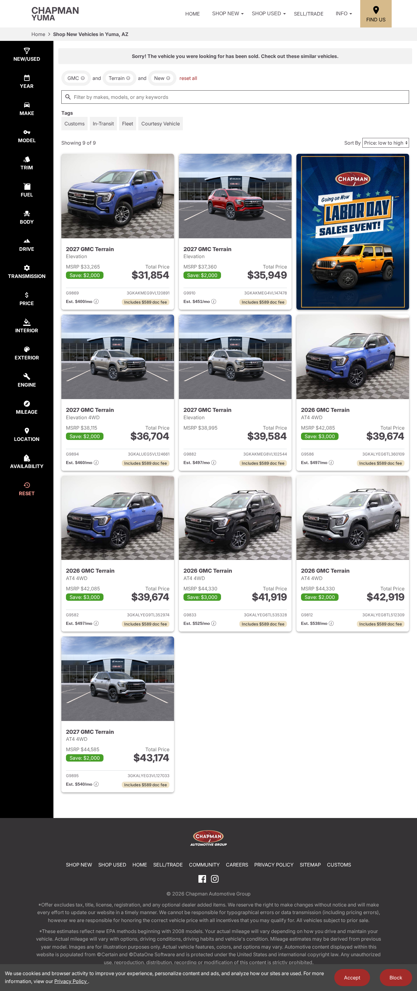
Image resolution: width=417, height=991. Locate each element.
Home (192, 14)
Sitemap (310, 865)
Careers (237, 865)
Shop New (225, 13)
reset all (188, 78)
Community (204, 865)
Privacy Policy (274, 865)
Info (341, 13)
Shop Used (266, 13)
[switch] (74, 123)
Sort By (352, 143)
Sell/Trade (309, 14)
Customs (339, 865)
